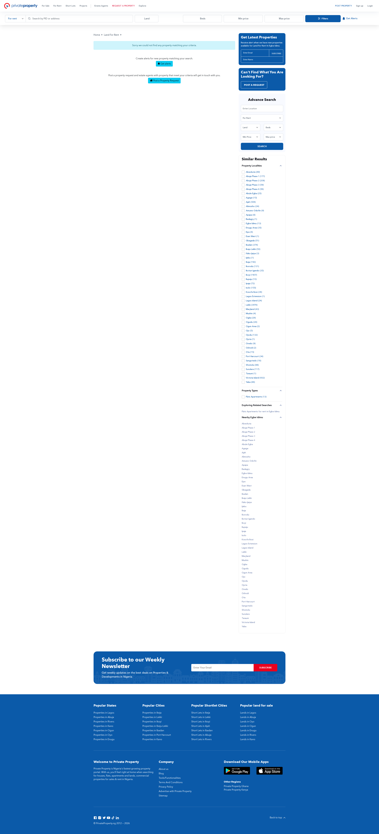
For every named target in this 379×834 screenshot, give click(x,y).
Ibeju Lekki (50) (253, 249)
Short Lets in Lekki (201, 717)
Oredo (245, 589)
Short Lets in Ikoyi (200, 721)
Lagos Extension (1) (255, 296)
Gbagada (246, 490)
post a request (254, 85)
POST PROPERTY (343, 5)
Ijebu (244, 506)
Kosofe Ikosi (247, 540)
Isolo (244, 535)
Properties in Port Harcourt (156, 735)
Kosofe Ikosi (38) (254, 292)
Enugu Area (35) (253, 227)
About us (163, 769)
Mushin (245, 560)
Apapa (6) (250, 214)
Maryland (246, 556)
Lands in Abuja (248, 717)
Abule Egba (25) (253, 193)
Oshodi (245, 593)
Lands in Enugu (248, 730)
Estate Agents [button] (101, 5)
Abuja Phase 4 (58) (255, 189)
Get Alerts (351, 18)
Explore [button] (142, 5)
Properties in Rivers (104, 721)
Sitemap (163, 795)
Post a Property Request (166, 80)
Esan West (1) (252, 236)
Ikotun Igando (248, 519)
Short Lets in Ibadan (202, 730)
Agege (245, 449)
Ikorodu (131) (252, 266)
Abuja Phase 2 (248, 432)
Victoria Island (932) (255, 377)
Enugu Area (247, 478)
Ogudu (245, 569)
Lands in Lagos (248, 712)
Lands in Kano (247, 739)
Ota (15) (250, 352)
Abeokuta (246, 424)
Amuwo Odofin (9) (255, 210)
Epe (243, 482)
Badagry (246, 469)
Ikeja (244, 511)
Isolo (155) (251, 287)
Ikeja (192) (251, 262)
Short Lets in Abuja (201, 735)
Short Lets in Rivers (201, 739)
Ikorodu (245, 515)
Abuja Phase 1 (248, 428)
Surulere (246, 614)
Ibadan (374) (252, 245)
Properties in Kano (103, 726)
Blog (161, 773)
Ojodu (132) (252, 335)
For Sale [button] (45, 5)
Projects (83, 5)
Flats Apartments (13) (256, 396)
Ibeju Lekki (247, 498)
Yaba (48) (250, 382)
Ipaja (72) (250, 283)
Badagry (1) (251, 219)
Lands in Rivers (248, 735)
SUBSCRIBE (276, 53)
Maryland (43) (252, 309)
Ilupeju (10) (251, 279)
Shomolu (246, 610)
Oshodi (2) (251, 347)
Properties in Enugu (104, 739)
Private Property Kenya (236, 789)
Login (370, 5)
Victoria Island (248, 622)
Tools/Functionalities (170, 778)
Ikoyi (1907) (251, 275)
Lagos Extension (249, 544)
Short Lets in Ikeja (200, 712)
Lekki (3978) (251, 305)
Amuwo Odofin (249, 461)
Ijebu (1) (250, 257)
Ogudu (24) (251, 322)
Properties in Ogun (104, 730)
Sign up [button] (359, 5)
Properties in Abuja (104, 717)
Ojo (243, 577)
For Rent (57, 5)
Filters (324, 18)
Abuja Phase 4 (248, 440)
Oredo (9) (251, 343)
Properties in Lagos (104, 712)
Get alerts (165, 63)
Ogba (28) (251, 317)
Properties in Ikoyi (152, 721)
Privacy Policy (166, 786)
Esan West (247, 486)
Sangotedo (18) (253, 360)
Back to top (276, 817)
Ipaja (244, 531)
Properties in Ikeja (152, 712)
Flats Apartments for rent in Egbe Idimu (261, 412)
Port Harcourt (248, 602)
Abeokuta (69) (253, 172)
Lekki (244, 552)
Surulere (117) (252, 369)
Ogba (244, 564)
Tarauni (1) (251, 373)
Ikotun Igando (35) (255, 270)
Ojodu (245, 581)
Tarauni (245, 618)
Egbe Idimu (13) (253, 223)
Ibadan (245, 494)
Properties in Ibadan (153, 730)
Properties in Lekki (152, 717)
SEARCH (262, 146)
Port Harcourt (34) (254, 356)
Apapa (245, 465)
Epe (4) (249, 232)
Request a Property (123, 5)
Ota (243, 598)
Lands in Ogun (248, 726)
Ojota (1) (250, 339)
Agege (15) (251, 197)
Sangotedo (247, 606)
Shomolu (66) (252, 365)
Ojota (244, 585)
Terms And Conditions (171, 782)
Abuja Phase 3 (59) (255, 184)
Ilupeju (245, 527)
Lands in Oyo (247, 721)
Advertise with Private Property (175, 791)
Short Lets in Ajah (200, 726)
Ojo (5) (249, 330)
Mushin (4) (251, 313)
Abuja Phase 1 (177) (255, 176)
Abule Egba (247, 444)
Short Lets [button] (71, 5)
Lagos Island (247, 548)
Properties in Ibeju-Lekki (155, 726)
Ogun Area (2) (253, 326)
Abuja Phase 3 (248, 436)
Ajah (244, 453)
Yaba (244, 627)
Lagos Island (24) (254, 300)
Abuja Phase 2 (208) (255, 180)
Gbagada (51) (252, 240)
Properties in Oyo (103, 735)
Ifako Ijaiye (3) (252, 253)
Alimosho (246, 457)
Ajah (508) (251, 202)
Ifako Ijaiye (247, 502)
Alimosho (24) (252, 206)
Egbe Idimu (247, 473)
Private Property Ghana (236, 786)
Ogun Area (247, 573)
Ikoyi (244, 523)
